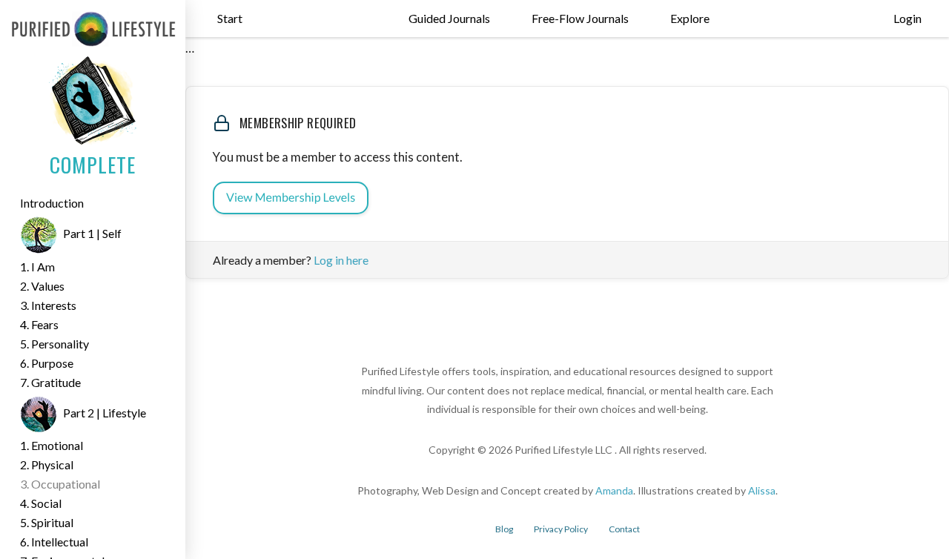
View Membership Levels (290, 198)
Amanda (614, 490)
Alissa (762, 490)
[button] (229, 18)
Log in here (341, 260)
